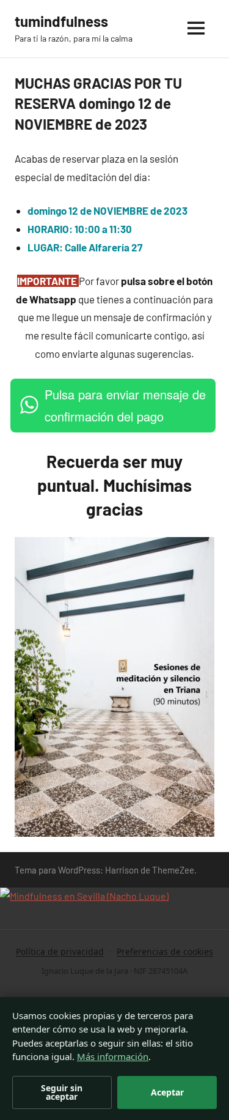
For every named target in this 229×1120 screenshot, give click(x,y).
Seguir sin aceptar (61, 1092)
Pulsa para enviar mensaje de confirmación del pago (125, 405)
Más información (112, 1056)
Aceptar (167, 1092)
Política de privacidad (60, 951)
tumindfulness (61, 21)
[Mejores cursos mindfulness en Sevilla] (84, 896)
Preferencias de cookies (165, 951)
